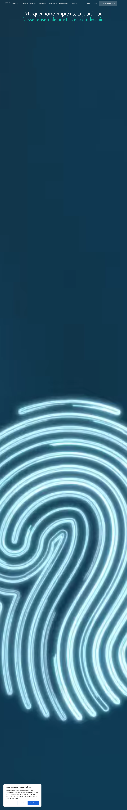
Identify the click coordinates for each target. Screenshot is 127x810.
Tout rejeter (22, 802)
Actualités (74, 3)
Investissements (64, 3)
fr (88, 3)
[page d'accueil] (11, 3)
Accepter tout (33, 802)
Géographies (42, 3)
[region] (22, 795)
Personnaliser (11, 802)
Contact (95, 3)
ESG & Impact (53, 3)
